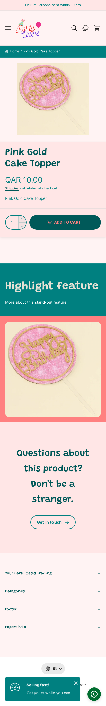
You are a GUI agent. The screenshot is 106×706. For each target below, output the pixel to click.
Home (14, 51)
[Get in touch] (85, 28)
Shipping (12, 188)
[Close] (76, 683)
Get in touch (49, 522)
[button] (8, 28)
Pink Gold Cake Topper (41, 51)
